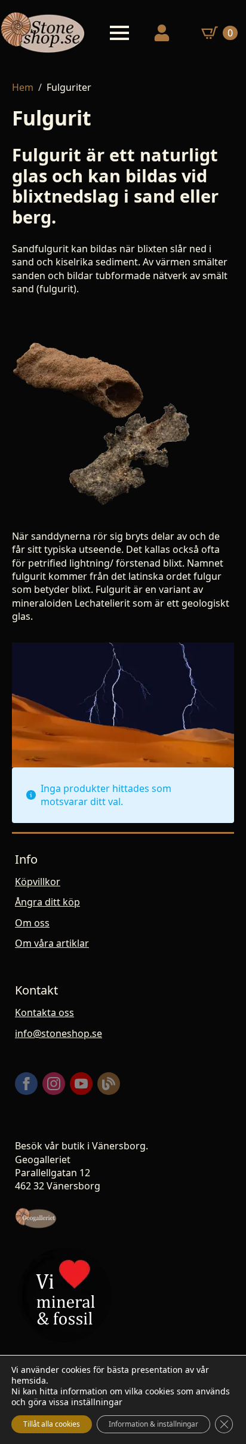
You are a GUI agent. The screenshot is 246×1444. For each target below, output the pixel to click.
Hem (22, 87)
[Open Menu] (119, 32)
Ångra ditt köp (47, 901)
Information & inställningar (153, 1424)
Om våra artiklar (52, 943)
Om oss (32, 922)
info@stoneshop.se (58, 1033)
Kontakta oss (44, 1012)
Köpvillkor (37, 881)
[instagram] (53, 1083)
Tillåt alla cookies (51, 1424)
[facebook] (26, 1083)
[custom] (108, 1083)
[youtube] (81, 1083)
